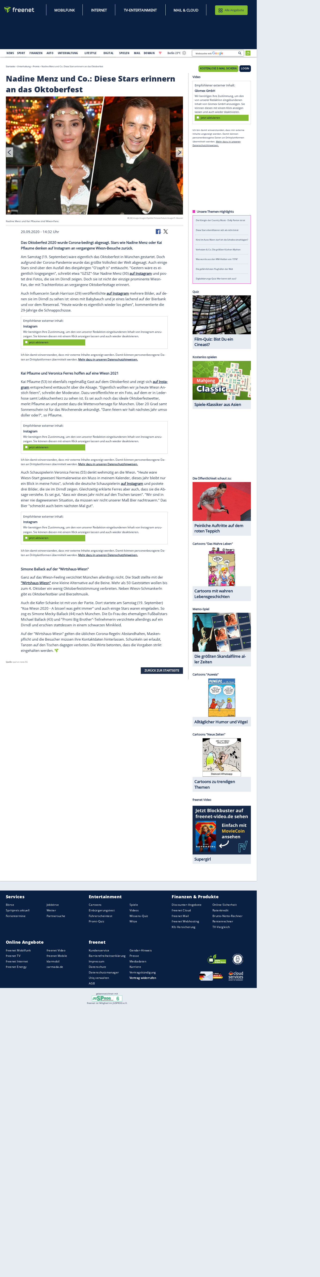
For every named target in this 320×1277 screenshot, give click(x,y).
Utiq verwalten (99, 978)
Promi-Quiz (96, 921)
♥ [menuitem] (160, 53)
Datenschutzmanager (104, 972)
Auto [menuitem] (50, 53)
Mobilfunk (64, 10)
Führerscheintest (100, 916)
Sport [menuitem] (21, 53)
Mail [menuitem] (137, 53)
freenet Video (56, 950)
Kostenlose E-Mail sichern (218, 68)
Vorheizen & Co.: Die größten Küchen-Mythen (218, 249)
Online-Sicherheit (224, 904)
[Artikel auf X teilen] (166, 231)
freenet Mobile (57, 956)
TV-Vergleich (221, 927)
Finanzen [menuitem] (36, 53)
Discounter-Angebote (186, 904)
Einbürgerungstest (102, 910)
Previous (9, 152)
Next (179, 152)
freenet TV (13, 956)
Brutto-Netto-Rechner (227, 916)
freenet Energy (16, 967)
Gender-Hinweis (141, 950)
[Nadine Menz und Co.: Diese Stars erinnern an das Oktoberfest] (94, 156)
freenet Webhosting (185, 921)
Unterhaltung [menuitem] (68, 53)
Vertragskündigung (143, 972)
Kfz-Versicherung (184, 927)
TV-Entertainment (140, 10)
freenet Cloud (181, 910)
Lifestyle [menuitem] (91, 53)
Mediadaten (138, 961)
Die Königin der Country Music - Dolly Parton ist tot (220, 220)
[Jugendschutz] (107, 998)
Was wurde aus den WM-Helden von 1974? (217, 259)
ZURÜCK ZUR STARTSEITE (162, 670)
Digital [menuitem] (109, 53)
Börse (10, 904)
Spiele (134, 904)
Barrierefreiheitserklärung (107, 956)
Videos (134, 910)
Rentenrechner (222, 921)
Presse (134, 956)
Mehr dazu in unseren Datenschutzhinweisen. (108, 359)
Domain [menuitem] (149, 53)
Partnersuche (56, 916)
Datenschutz (97, 967)
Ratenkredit (220, 910)
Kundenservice (99, 950)
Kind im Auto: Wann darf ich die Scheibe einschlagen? (222, 239)
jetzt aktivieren (38, 342)
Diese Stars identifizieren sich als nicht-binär (217, 229)
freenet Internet (17, 961)
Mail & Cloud (186, 10)
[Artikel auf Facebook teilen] (158, 231)
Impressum (96, 961)
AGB (92, 983)
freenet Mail (180, 916)
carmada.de (55, 967)
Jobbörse (53, 904)
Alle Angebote (234, 10)
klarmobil (53, 961)
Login (245, 68)
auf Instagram (141, 273)
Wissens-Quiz (139, 916)
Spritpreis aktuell (18, 910)
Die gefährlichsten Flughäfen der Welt (214, 268)
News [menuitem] (10, 53)
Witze (133, 921)
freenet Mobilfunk (18, 950)
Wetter (51, 910)
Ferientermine (16, 916)
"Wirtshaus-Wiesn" (36, 582)
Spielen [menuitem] (124, 53)
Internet (99, 10)
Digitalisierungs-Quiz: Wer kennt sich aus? (216, 278)
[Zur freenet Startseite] (19, 10)
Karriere (135, 967)
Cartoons (95, 904)
